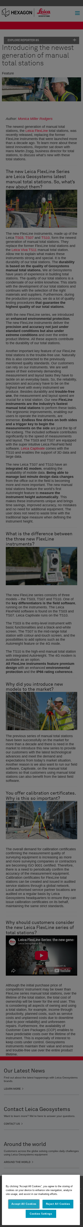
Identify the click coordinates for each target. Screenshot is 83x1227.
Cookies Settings (41, 1213)
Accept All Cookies (23, 1203)
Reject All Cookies (58, 1203)
